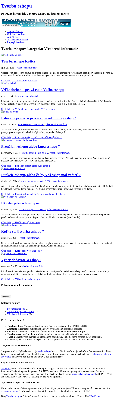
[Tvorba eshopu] (36, 26)
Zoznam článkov (15, 31)
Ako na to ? (12, 37)
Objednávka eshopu (16, 34)
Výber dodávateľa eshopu (21, 260)
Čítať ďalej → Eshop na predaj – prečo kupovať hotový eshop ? (31, 137)
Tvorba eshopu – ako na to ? (20, 311)
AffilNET (5, 368)
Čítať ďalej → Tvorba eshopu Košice (19, 80)
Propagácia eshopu (16, 42)
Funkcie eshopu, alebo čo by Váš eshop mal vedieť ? (41, 175)
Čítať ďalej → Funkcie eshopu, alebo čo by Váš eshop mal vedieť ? (33, 194)
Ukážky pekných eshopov (20, 203)
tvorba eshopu (44, 351)
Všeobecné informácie (17, 39)
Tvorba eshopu (16, 6)
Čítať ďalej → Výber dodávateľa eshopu (20, 279)
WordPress (94, 396)
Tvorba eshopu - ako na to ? (31, 124)
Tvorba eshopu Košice (18, 61)
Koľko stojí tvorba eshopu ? (22, 231)
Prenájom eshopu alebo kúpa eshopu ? (30, 146)
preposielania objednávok (84, 374)
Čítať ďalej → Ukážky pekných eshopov (20, 222)
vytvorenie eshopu (10, 391)
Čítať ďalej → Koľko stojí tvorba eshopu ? (21, 250)
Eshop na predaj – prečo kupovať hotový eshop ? (38, 118)
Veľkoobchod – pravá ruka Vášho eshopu (32, 90)
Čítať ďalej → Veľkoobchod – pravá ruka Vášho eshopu (28, 109)
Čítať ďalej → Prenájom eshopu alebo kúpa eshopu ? (26, 165)
